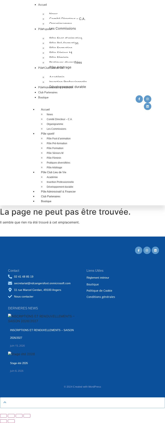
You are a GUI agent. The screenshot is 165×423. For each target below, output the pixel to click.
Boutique (46, 201)
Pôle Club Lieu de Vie (53, 172)
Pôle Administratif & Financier (58, 191)
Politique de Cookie (99, 290)
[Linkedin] (147, 106)
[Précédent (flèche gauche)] (3, 421)
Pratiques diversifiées (58, 162)
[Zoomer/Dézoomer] (3, 416)
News (50, 114)
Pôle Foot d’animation (59, 138)
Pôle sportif (47, 133)
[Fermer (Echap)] (27, 416)
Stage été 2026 (19, 363)
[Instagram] (147, 99)
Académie (52, 177)
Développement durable (60, 186)
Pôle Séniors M (55, 153)
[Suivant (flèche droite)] (11, 421)
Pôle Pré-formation (57, 143)
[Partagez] (19, 416)
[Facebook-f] (139, 99)
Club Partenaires (50, 196)
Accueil (45, 109)
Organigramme (55, 124)
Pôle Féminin (54, 157)
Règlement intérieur (98, 277)
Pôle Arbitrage (54, 167)
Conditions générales (101, 297)
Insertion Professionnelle (60, 182)
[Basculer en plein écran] (11, 416)
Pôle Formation (55, 148)
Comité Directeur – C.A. (59, 119)
